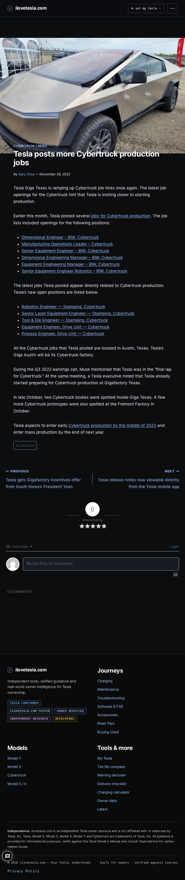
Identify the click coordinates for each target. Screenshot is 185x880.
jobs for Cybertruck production (120, 215)
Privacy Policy (23, 871)
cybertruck (25, 445)
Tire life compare (111, 767)
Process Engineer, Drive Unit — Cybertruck (63, 333)
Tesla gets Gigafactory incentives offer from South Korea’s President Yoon (43, 479)
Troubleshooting (111, 698)
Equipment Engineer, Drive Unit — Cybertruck (65, 326)
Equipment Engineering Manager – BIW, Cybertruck (71, 264)
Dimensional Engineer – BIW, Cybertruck (60, 237)
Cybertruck (24, 146)
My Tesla (104, 758)
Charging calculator (113, 792)
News (42, 146)
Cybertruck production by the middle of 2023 (112, 425)
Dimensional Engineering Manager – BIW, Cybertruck (72, 257)
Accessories (107, 715)
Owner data (107, 801)
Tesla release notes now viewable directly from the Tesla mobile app (138, 479)
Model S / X (16, 784)
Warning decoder (111, 775)
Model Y (14, 758)
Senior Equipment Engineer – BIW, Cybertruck (65, 250)
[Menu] (172, 8)
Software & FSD (110, 706)
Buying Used (108, 732)
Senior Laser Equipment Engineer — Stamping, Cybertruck (78, 313)
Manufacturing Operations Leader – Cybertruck (67, 244)
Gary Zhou (26, 174)
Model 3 (14, 767)
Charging (104, 681)
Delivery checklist (111, 784)
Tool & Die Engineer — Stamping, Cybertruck (65, 320)
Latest (102, 809)
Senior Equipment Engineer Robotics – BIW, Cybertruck (74, 271)
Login (173, 546)
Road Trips (106, 723)
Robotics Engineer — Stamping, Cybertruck (63, 306)
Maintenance (108, 689)
